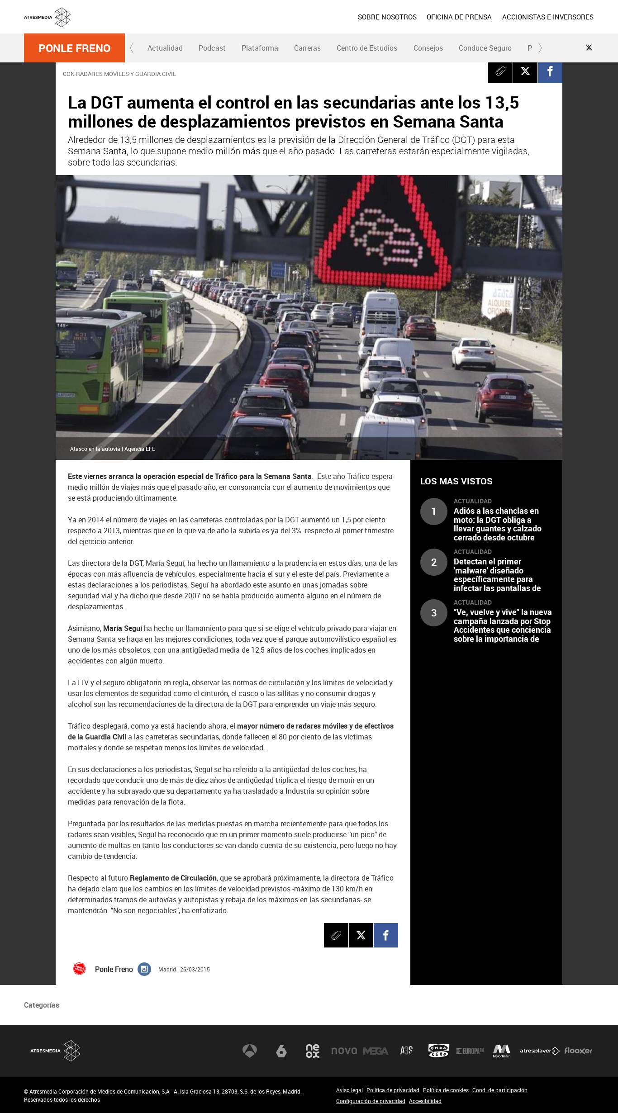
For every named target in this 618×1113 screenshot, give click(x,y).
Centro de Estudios (367, 48)
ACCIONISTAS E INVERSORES (548, 16)
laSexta (281, 1051)
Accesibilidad (425, 1100)
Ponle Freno (74, 48)
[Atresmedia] (312, 24)
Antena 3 (249, 1051)
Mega (376, 1051)
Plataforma (260, 48)
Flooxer (578, 1051)
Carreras (307, 48)
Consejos (428, 48)
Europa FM (470, 1051)
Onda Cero (438, 1051)
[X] (525, 71)
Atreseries (407, 1051)
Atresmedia (55, 1051)
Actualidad (165, 48)
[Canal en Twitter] (589, 47)
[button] (132, 48)
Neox (312, 1051)
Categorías (41, 1005)
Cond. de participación (500, 1090)
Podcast (212, 48)
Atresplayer (540, 1051)
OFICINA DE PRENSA (459, 16)
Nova (344, 1051)
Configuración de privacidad (370, 1100)
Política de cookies (446, 1090)
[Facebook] (550, 71)
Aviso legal (349, 1090)
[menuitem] (387, 16)
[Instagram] (144, 969)
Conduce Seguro (485, 48)
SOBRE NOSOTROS (387, 16)
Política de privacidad (392, 1090)
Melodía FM (501, 1051)
